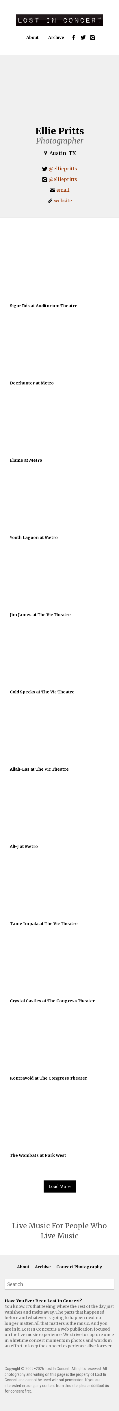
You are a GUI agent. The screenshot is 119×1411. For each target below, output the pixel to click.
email (63, 190)
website (63, 200)
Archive (56, 37)
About (32, 37)
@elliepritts (63, 168)
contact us (100, 1385)
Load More (59, 1186)
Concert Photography (79, 1266)
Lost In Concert (59, 20)
